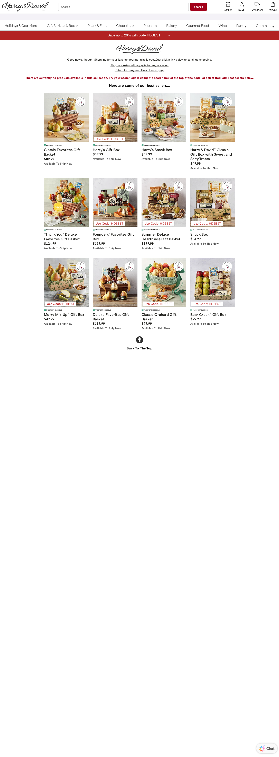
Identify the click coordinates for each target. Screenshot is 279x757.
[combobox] (124, 7)
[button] (21, 25)
